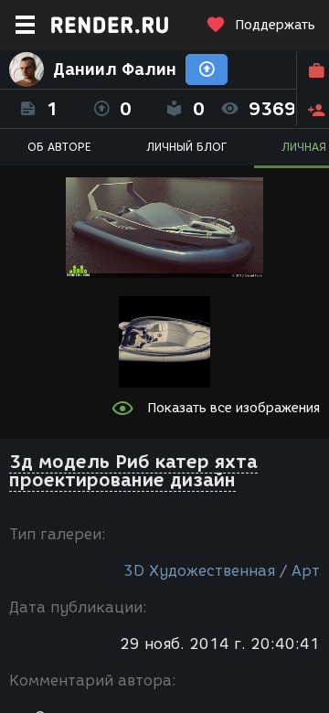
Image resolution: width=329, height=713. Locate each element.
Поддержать (275, 25)
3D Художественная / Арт (221, 571)
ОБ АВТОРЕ (59, 147)
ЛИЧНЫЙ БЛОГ (186, 147)
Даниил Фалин (114, 69)
